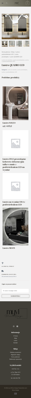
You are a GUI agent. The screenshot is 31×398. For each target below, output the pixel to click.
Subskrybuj (15, 296)
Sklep (12, 52)
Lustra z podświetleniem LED (9, 72)
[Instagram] (13, 326)
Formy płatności (15, 357)
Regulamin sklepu (15, 354)
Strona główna (6, 52)
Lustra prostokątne (18, 60)
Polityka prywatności (15, 352)
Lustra (15, 340)
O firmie (15, 336)
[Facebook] (17, 326)
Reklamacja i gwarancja (15, 359)
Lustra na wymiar (7, 60)
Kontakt (15, 342)
